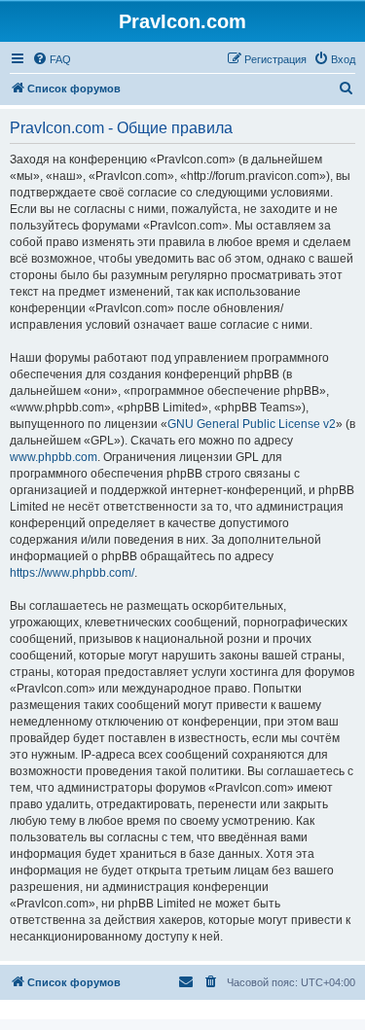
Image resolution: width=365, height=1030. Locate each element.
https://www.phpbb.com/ (72, 573)
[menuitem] (51, 59)
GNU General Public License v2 (251, 424)
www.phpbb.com (53, 457)
